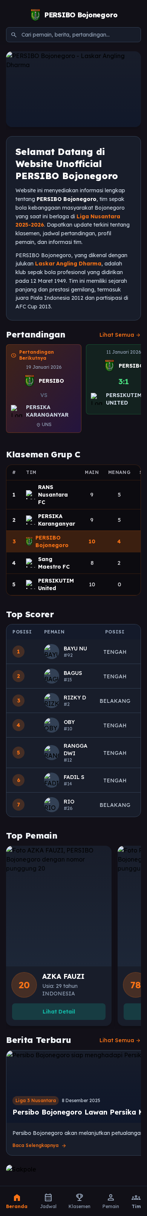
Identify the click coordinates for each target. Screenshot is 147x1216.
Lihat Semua (120, 334)
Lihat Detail (59, 1011)
